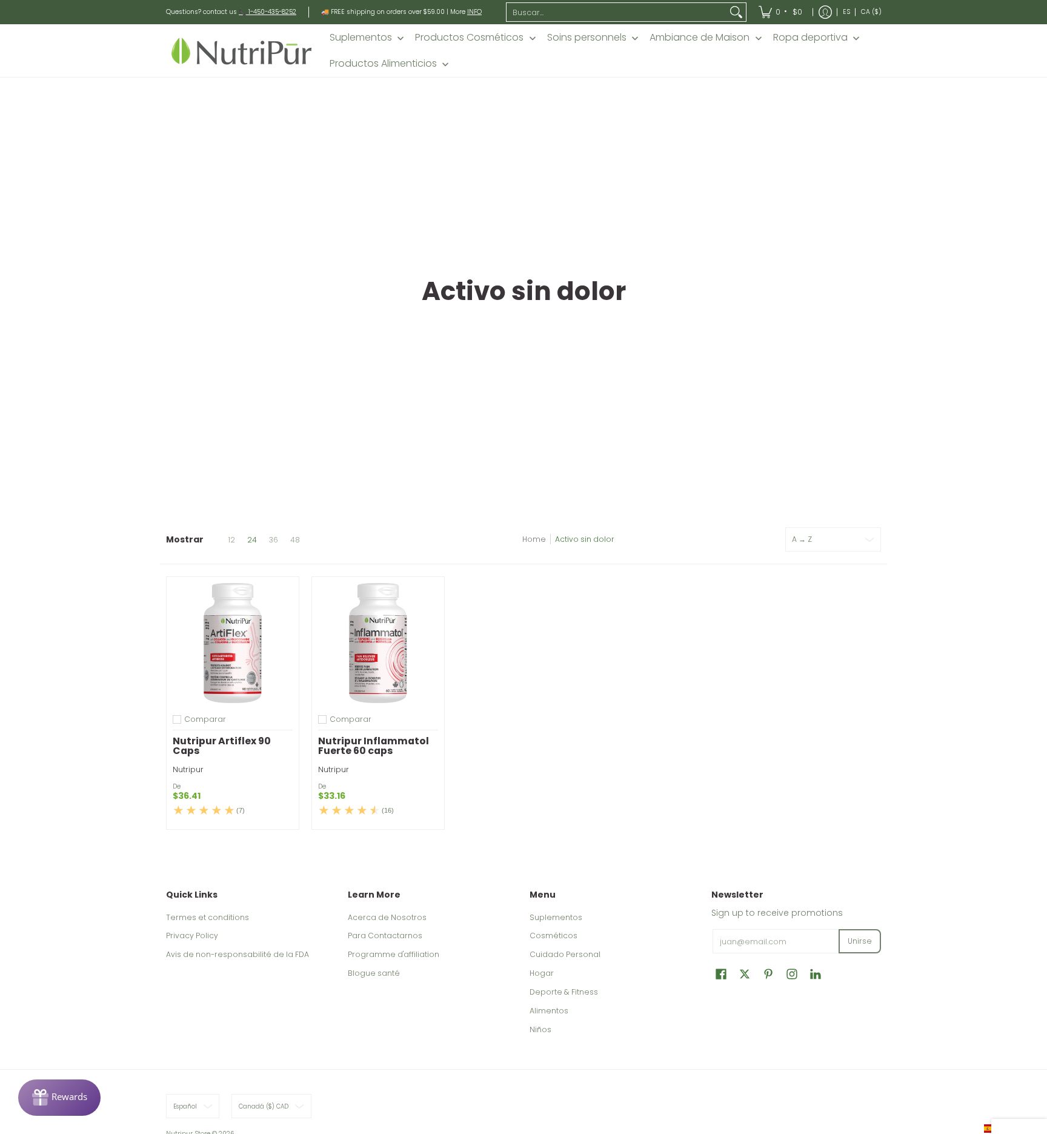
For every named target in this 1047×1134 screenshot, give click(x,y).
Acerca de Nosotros (387, 917)
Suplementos (556, 917)
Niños (540, 1029)
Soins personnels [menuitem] (587, 37)
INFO (474, 11)
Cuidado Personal (565, 954)
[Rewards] (59, 1097)
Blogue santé (374, 973)
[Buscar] (736, 12)
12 (231, 540)
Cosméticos (553, 935)
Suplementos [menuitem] (361, 37)
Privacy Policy (192, 935)
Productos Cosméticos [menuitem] (469, 37)
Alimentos (549, 1011)
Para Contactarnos (385, 935)
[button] (721, 974)
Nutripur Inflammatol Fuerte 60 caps (373, 746)
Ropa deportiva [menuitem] (810, 37)
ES (846, 11)
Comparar (205, 719)
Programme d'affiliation (393, 954)
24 (252, 540)
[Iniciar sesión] (825, 12)
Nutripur (188, 769)
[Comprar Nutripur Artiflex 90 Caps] (233, 643)
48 (295, 540)
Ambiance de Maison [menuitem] (700, 37)
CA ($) (871, 11)
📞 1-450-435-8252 (267, 11)
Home (534, 539)
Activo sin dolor (584, 539)
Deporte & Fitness (564, 992)
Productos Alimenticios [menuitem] (383, 63)
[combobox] (617, 12)
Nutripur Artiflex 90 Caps (222, 746)
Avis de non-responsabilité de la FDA (237, 954)
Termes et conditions (207, 917)
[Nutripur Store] (241, 50)
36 (273, 540)
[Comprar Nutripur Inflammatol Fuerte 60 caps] (378, 643)
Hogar (542, 973)
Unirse (860, 941)
